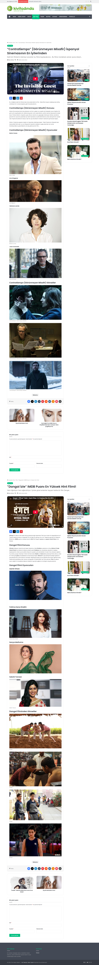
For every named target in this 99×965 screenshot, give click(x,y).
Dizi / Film (35, 16)
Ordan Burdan (63, 16)
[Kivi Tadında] (20, 9)
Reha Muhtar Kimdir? (74, 159)
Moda (14, 16)
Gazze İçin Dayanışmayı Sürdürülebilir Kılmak (75, 84)
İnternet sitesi (39, 463)
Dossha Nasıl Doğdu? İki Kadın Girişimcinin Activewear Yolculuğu (77, 123)
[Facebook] (10, 98)
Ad (10, 457)
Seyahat (54, 16)
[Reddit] (46, 401)
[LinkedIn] (17, 98)
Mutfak (48, 16)
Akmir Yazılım (31, 962)
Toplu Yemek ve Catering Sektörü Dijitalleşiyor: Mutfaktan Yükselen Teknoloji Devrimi (48, 1)
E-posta (11, 463)
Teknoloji (72, 16)
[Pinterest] (21, 98)
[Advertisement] (49, 30)
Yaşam (42, 16)
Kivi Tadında (24, 962)
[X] (14, 98)
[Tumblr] (39, 401)
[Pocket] (56, 401)
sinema (36, 395)
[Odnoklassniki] (53, 401)
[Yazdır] (60, 401)
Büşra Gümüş (11, 59)
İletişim (37, 952)
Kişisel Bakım (21, 16)
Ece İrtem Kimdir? (73, 142)
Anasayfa (10, 42)
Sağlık (29, 16)
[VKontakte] (49, 401)
